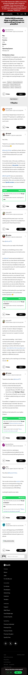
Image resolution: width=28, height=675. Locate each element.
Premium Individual (9, 624)
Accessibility (11, 664)
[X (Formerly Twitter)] (10, 643)
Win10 (12, 87)
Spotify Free (7, 637)
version (18, 481)
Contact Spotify (8, 617)
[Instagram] (5, 643)
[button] (25, 30)
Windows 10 (18, 87)
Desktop (9, 82)
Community (8, 14)
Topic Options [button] (13, 99)
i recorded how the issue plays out (15, 348)
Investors (6, 596)
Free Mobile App (8, 613)
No (11, 672)
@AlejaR (6, 258)
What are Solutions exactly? (15, 423)
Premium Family (8, 631)
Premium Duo (7, 627)
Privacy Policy (6, 659)
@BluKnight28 (6, 176)
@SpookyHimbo (6, 150)
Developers (7, 589)
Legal (5, 654)
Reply (21, 94)
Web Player (7, 610)
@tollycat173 (8, 241)
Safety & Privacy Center (8, 657)
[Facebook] (15, 643)
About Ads (6, 664)
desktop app (6, 84)
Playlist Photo (6, 87)
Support (6, 607)
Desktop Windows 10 (15, 84)
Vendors (6, 599)
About (5, 572)
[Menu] (25, 14)
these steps (17, 8)
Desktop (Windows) (17, 82)
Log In (21, 14)
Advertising (7, 593)
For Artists (6, 586)
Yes (17, 672)
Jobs (5, 575)
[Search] (18, 14)
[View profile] (3, 30)
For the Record (8, 579)
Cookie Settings (7, 662)
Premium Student (8, 634)
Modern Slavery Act (7, 667)
